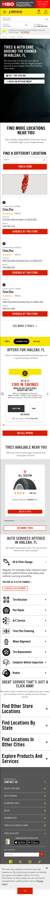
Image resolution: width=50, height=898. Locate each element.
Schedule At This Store (25, 231)
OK (25, 891)
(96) (19, 296)
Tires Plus (7, 209)
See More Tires (25, 528)
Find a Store (44, 160)
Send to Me (16, 409)
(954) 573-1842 (8, 308)
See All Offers (25, 433)
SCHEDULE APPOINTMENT (15, 588)
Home (4, 37)
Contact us (11, 782)
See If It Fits (25, 511)
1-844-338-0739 (41, 26)
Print (34, 409)
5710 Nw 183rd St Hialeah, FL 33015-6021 (19, 219)
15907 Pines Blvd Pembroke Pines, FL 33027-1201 (22, 302)
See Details (25, 414)
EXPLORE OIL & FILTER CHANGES (16, 582)
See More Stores (23, 326)
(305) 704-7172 (8, 226)
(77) (19, 255)
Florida (12, 37)
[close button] (47, 868)
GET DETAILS (25, 32)
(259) (34, 493)
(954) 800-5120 (8, 267)
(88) (19, 213)
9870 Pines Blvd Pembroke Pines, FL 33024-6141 (22, 261)
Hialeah (20, 37)
